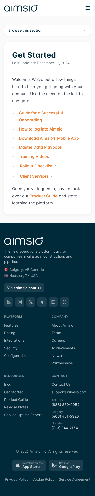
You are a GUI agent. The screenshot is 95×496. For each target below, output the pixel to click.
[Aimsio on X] (30, 302)
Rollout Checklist (36, 165)
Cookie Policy (43, 479)
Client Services (34, 176)
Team (56, 333)
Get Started (14, 392)
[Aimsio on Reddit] (64, 302)
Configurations (16, 355)
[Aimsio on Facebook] (42, 302)
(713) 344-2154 (65, 428)
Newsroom (60, 355)
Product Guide (44, 195)
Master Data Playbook (40, 147)
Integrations (14, 340)
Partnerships (62, 363)
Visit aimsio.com (21, 288)
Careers (58, 340)
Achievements (63, 348)
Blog (7, 384)
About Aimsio (62, 325)
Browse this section (25, 30)
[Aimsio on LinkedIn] (8, 302)
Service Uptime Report (23, 415)
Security (11, 348)
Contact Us (61, 384)
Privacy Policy (16, 479)
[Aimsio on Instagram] (19, 302)
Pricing (9, 333)
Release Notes (16, 407)
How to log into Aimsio (41, 129)
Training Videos (34, 156)
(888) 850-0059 (65, 404)
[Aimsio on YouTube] (53, 302)
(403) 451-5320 (65, 416)
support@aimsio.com (69, 392)
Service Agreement (74, 479)
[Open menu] (88, 8)
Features (11, 325)
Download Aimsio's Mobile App (49, 138)
